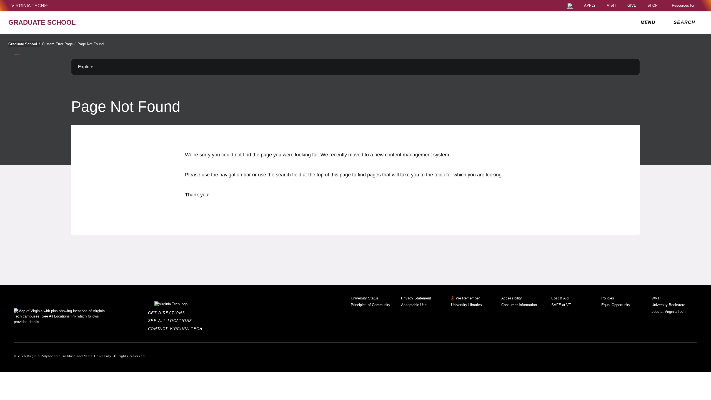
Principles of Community (370, 305)
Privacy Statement (416, 298)
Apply (590, 6)
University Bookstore (668, 305)
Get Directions (168, 313)
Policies (607, 298)
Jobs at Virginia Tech (668, 311)
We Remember (468, 298)
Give (631, 6)
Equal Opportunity (615, 305)
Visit (611, 6)
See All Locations (171, 321)
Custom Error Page (59, 44)
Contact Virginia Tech (177, 329)
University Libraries (466, 305)
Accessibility (511, 298)
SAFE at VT (561, 305)
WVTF (657, 298)
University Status (365, 298)
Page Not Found (90, 44)
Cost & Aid (560, 298)
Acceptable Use (414, 305)
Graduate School (24, 44)
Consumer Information (519, 305)
